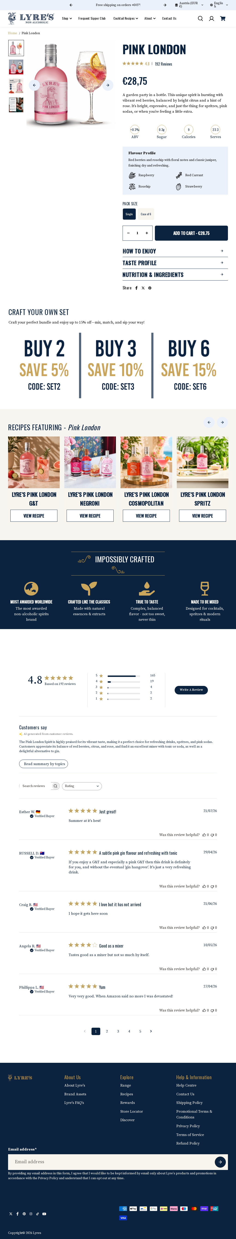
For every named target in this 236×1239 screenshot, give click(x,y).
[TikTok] (37, 1214)
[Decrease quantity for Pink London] (128, 233)
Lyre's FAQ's (74, 1102)
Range (125, 1085)
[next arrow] (107, 85)
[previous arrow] (34, 85)
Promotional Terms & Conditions (194, 1114)
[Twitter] (143, 288)
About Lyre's (74, 1085)
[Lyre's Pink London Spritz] (202, 462)
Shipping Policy (189, 1102)
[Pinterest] (150, 288)
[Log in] (211, 18)
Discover (127, 1120)
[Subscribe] (220, 1162)
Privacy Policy (188, 1126)
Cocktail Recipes (124, 18)
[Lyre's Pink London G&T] (34, 462)
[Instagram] (31, 1214)
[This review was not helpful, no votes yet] (212, 835)
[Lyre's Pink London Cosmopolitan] (146, 462)
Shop (65, 18)
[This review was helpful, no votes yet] (204, 835)
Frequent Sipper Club (92, 18)
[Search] (200, 18)
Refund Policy (188, 1143)
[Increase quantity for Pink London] (147, 233)
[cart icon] (223, 18)
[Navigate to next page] (151, 1031)
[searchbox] (35, 786)
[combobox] (82, 786)
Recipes (126, 1094)
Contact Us (169, 18)
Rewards (127, 1102)
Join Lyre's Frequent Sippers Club (118, 5)
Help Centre (186, 1085)
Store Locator (131, 1111)
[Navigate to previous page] (84, 1031)
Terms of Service (190, 1135)
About (148, 18)
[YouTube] (44, 1214)
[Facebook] (136, 288)
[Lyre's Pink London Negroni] (90, 462)
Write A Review (191, 690)
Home (12, 33)
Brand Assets (75, 1094)
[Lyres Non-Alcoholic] (31, 18)
